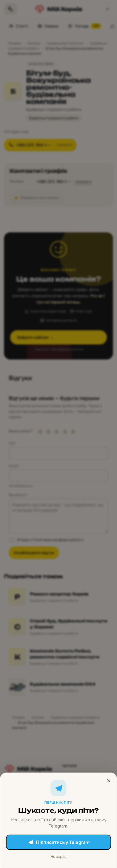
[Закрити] (108, 780)
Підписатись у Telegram (62, 842)
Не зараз (58, 856)
